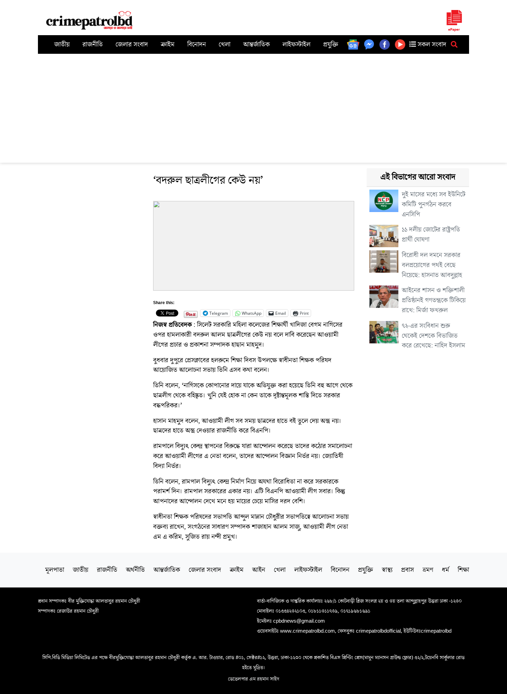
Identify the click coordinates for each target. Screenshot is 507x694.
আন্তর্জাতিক (256, 44)
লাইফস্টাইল (296, 44)
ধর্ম (445, 570)
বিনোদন (196, 44)
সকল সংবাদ (431, 44)
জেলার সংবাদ (132, 44)
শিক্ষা (463, 570)
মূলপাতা (54, 570)
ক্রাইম (168, 44)
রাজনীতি (92, 44)
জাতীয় (62, 44)
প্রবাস (407, 570)
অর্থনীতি (135, 570)
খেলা (224, 44)
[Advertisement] (253, 105)
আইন (258, 570)
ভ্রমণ (428, 570)
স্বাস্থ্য (387, 570)
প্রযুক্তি (330, 44)
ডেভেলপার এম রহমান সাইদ (253, 679)
